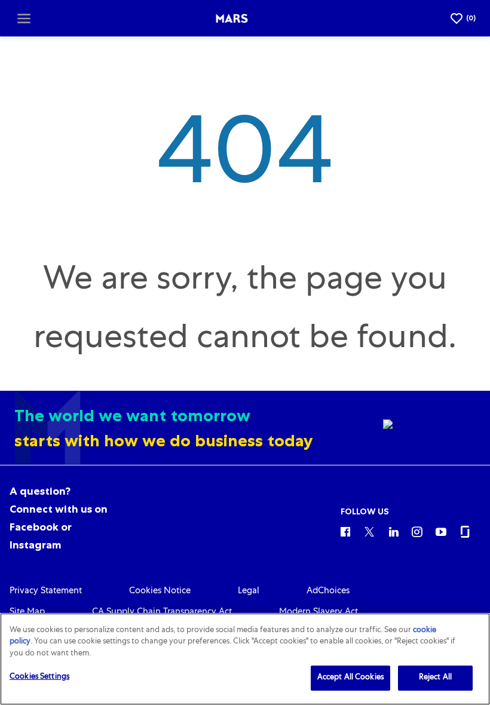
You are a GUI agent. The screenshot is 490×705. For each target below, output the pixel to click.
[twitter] (369, 531)
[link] (46, 591)
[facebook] (345, 531)
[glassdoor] (465, 531)
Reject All (435, 678)
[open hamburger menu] (23, 17)
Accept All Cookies (350, 678)
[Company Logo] (232, 18)
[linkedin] (393, 531)
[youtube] (441, 531)
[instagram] (417, 531)
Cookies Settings (39, 677)
